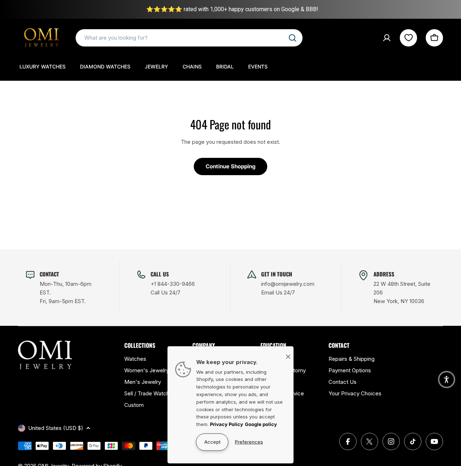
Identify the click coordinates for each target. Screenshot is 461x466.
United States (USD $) (55, 428)
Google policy (261, 424)
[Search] (292, 38)
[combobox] (189, 37)
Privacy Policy (226, 424)
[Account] (386, 38)
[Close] (288, 356)
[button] (446, 379)
